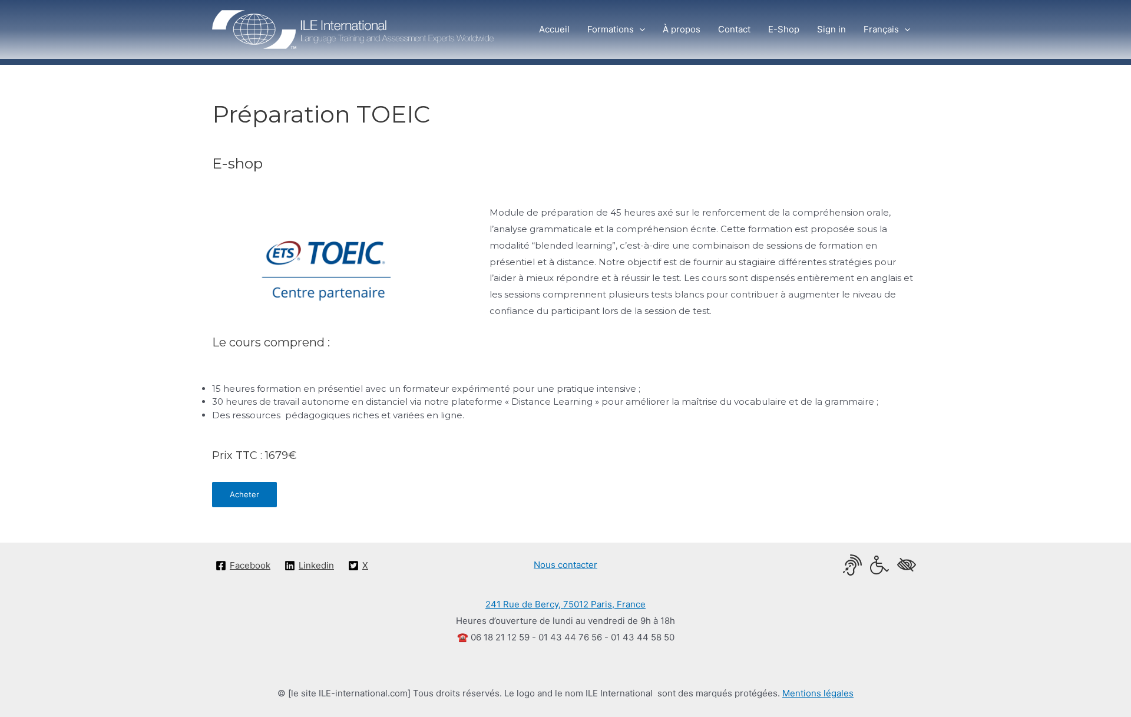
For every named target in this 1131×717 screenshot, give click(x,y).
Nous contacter (565, 564)
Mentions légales (818, 693)
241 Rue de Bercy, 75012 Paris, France (565, 604)
